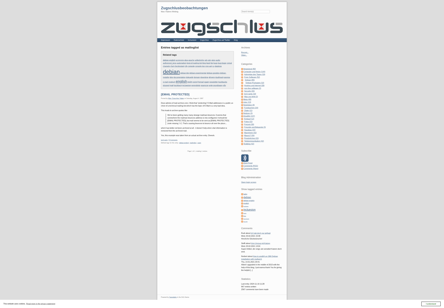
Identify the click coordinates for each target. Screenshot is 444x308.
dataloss (218, 66)
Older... (244, 55)
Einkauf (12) (249, 119)
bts (212, 63)
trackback (178, 85)
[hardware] (242, 206)
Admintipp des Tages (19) (254, 74)
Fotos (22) (248, 122)
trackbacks (222, 82)
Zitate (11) (248, 111)
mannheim (246, 218)
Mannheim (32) (250, 133)
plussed (166, 85)
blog (204, 63)
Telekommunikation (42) (254, 141)
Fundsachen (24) (251, 108)
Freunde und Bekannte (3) (255, 127)
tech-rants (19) (250, 94)
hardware (246, 206)
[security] (242, 221)
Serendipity (173, 297)
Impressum (165, 40)
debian (171, 72)
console (191, 66)
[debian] (242, 197)
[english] (242, 203)
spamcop (204, 85)
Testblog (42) (249, 144)
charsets (166, 66)
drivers (212, 77)
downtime (204, 77)
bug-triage (222, 63)
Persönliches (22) (251, 138)
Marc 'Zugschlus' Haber (176, 98)
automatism (181, 63)
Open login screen (248, 182)
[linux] (242, 216)
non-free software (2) (252, 88)
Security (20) (249, 91)
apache (191, 60)
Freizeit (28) (249, 124)
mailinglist (193, 143)
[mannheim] (242, 219)
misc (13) (247, 102)
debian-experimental (197, 73)
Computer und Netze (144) (254, 72)
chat (172, 66)
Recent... (244, 52)
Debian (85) (250, 80)
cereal (229, 63)
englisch (171, 82)
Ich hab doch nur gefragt (260, 233)
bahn (245, 194)
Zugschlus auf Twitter (221, 40)
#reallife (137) (249, 116)
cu (213, 66)
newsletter (213, 82)
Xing (236, 40)
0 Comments (173, 140)
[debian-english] (242, 201)
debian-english (169, 60)
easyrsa (227, 77)
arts (206, 60)
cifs (186, 66)
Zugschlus (204, 40)
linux (245, 216)
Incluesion (192, 40)
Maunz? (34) (249, 136)
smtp (211, 85)
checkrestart (179, 66)
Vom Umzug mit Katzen (260, 243)
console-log (200, 66)
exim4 (195, 82)
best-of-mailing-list (194, 63)
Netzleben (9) (249, 105)
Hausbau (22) (249, 130)
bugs (215, 63)
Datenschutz (179, 40)
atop (213, 60)
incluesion (186, 85)
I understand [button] (431, 304)
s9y (224, 85)
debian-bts (184, 73)
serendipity (195, 85)
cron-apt (208, 66)
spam (206, 82)
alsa (186, 60)
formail (201, 82)
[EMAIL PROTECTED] (175, 94)
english (181, 81)
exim (190, 82)
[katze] (242, 213)
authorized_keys (169, 63)
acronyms (180, 60)
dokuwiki (189, 77)
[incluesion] (242, 210)
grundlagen (218, 85)
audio (218, 60)
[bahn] (242, 194)
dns (171, 77)
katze (245, 213)
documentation (179, 77)
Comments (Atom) (251, 169)
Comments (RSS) (251, 166)
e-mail (165, 82)
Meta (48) (247, 99)
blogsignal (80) (250, 69)
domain (197, 77)
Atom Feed (247, 163)
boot (208, 63)
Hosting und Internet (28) (254, 86)
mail (171, 85)
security (246, 221)
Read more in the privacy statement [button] (40, 304)
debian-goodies (213, 73)
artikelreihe (199, 60)
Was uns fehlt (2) (251, 97)
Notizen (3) (248, 113)
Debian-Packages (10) (255, 83)
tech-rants (164, 140)
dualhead (219, 77)
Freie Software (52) (252, 77)
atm (209, 60)
